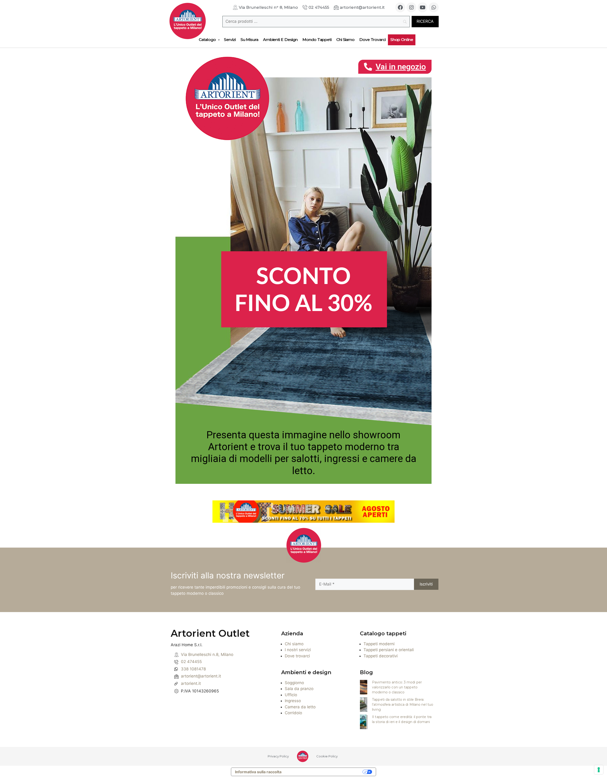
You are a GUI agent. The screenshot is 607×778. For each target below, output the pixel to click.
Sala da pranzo (299, 688)
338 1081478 (193, 669)
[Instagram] (411, 7)
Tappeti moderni (379, 643)
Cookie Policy (327, 756)
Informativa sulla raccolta (258, 771)
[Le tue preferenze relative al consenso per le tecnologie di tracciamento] (598, 769)
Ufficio (291, 694)
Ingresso (293, 700)
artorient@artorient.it (201, 676)
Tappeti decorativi (380, 656)
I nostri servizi (298, 649)
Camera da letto (300, 707)
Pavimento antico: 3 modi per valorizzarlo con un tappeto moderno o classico (397, 687)
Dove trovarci (297, 656)
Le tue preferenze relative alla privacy (324, 771)
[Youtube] (423, 7)
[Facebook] (400, 7)
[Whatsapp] (434, 7)
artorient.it (191, 683)
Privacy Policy (278, 756)
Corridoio (293, 712)
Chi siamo (294, 643)
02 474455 (191, 661)
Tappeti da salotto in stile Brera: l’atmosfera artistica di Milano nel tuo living (402, 704)
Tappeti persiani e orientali (388, 649)
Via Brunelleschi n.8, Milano (207, 654)
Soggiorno (294, 682)
